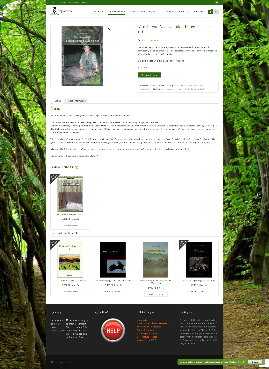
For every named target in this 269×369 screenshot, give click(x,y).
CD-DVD (167, 11)
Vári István (201, 89)
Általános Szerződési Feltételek (152, 323)
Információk (183, 11)
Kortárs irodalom (185, 85)
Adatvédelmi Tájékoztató (149, 326)
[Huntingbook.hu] (62, 11)
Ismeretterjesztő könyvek (142, 11)
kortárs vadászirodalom (186, 89)
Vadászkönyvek (115, 11)
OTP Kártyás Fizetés (147, 336)
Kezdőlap (98, 11)
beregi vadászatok (168, 89)
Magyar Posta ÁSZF (146, 340)
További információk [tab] (75, 100)
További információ (237, 362)
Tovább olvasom (70, 225)
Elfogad (255, 362)
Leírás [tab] (58, 100)
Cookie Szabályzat (145, 330)
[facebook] (217, 2)
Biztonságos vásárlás (147, 333)
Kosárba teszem (149, 75)
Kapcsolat (199, 11)
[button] (109, 28)
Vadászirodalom (200, 85)
